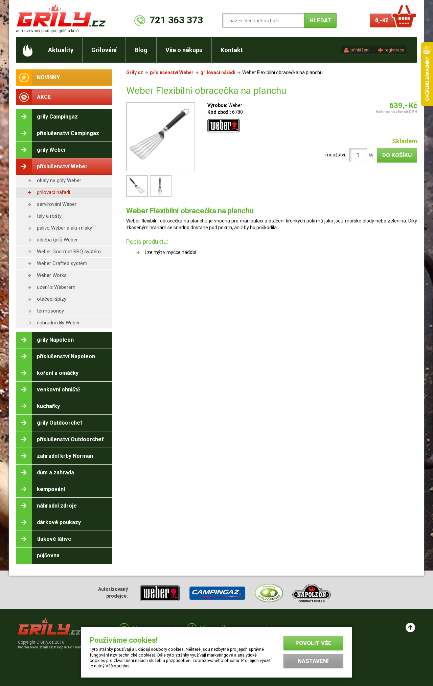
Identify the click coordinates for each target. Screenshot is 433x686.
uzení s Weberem (56, 287)
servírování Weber (56, 204)
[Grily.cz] (63, 15)
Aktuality (60, 49)
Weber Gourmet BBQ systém (69, 252)
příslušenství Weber (171, 72)
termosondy (50, 311)
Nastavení (313, 661)
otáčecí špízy (51, 299)
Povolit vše (313, 643)
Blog (141, 49)
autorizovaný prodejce (47, 30)
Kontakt (232, 49)
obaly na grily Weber (59, 180)
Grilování (104, 49)
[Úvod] (27, 50)
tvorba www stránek (53, 647)
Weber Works (52, 275)
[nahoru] (410, 627)
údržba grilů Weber (57, 240)
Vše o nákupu (184, 49)
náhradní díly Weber (58, 323)
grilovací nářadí (53, 192)
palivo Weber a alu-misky (64, 228)
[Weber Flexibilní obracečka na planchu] (160, 137)
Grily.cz (134, 72)
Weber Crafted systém (62, 263)
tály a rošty (49, 216)
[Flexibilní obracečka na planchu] (138, 196)
